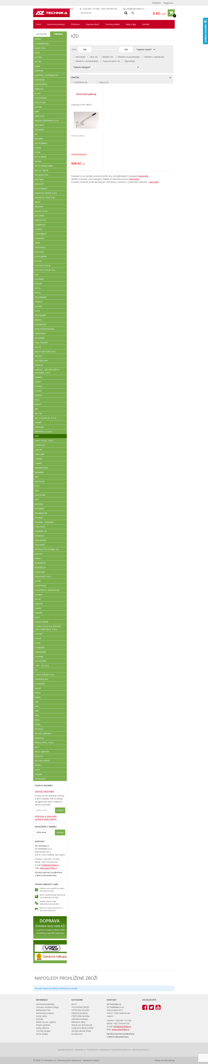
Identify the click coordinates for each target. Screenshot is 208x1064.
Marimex (39, 472)
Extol (38, 288)
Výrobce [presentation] (58, 34)
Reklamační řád (43, 1010)
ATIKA (37, 152)
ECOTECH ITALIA (42, 265)
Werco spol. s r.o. (44, 742)
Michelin (39, 481)
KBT (37, 409)
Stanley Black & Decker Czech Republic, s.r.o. (48, 628)
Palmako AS (41, 513)
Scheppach (40, 585)
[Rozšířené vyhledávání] (132, 12)
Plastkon (40, 526)
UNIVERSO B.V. (41, 679)
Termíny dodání (112, 24)
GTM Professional (44, 329)
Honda (38, 386)
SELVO (38, 599)
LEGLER (38, 449)
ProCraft (40, 544)
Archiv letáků (42, 1034)
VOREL (38, 724)
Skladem (106, 56)
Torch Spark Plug (44, 674)
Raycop (38, 554)
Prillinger (40, 540)
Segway (39, 594)
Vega (37, 720)
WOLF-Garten (42, 751)
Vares (38, 697)
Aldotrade (41, 98)
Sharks (38, 612)
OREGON (39, 504)
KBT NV (38, 413)
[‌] (144, 1007)
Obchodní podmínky (45, 1004)
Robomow (40, 563)
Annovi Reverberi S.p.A (46, 120)
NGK (37, 490)
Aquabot (39, 129)
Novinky (79, 56)
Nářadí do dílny (78, 1022)
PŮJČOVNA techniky (80, 1016)
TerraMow (40, 652)
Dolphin (39, 252)
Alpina (38, 107)
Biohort (39, 184)
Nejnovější (134, 179)
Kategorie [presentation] (41, 34)
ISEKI (37, 400)
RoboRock (40, 567)
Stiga (37, 643)
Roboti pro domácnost (81, 1025)
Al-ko (38, 93)
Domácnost (76, 1034)
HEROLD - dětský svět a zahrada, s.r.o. (47, 371)
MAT (37, 477)
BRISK (37, 202)
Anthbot (39, 125)
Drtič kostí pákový (86, 94)
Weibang (39, 738)
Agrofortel (41, 84)
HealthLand (41, 342)
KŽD (37, 436)
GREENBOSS (40, 324)
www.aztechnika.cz (48, 868)
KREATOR (39, 427)
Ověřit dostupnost (79, 154)
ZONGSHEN (40, 778)
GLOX (37, 310)
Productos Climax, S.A (47, 549)
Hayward (39, 338)
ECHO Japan (41, 256)
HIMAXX (38, 377)
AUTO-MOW (40, 156)
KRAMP (38, 422)
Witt (37, 747)
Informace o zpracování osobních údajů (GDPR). (46, 818)
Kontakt (145, 24)
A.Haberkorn (42, 43)
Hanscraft (40, 333)
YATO (37, 769)
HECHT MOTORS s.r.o (45, 351)
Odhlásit (60, 832)
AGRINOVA (40, 79)
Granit (38, 320)
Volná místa (41, 1016)
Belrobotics (41, 175)
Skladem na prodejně (127, 56)
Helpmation (41, 360)
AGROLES (39, 88)
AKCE (73, 1004)
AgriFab (39, 70)
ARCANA (39, 138)
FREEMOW (79, 82)
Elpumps (39, 279)
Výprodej (129, 61)
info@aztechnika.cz (135, 8)
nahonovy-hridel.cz (140, 1049)
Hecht (38, 347)
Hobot (38, 381)
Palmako (39, 508)
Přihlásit (60, 810)
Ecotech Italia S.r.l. (45, 270)
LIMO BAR (39, 454)
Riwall (38, 558)
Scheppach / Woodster (47, 590)
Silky (37, 617)
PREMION (39, 535)
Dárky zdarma (42, 1028)
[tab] (41, 34)
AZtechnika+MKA (44, 165)
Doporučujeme (110, 61)
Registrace (168, 3)
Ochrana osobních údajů (47, 1007)
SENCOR (39, 603)
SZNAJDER (39, 647)
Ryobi (38, 581)
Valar (38, 688)
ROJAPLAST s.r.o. (43, 576)
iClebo (38, 390)
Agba (37, 66)
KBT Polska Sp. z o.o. (46, 418)
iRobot (38, 395)
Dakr (37, 243)
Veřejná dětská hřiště (81, 1031)
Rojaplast (40, 572)
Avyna (38, 161)
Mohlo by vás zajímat (46, 1022)
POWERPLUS (41, 531)
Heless (38, 356)
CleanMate (41, 233)
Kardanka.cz (80, 1049)
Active (38, 61)
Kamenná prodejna (56, 24)
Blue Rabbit (41, 188)
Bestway (39, 179)
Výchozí (39, 729)
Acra (37, 52)
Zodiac (38, 774)
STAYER (38, 634)
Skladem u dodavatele (86, 61)
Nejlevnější (143, 176)
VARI (37, 701)
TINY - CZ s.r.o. (42, 665)
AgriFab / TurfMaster (46, 75)
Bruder (39, 206)
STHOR (38, 638)
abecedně (154, 182)
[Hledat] (126, 12)
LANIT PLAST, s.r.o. (44, 440)
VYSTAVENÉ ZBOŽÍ (80, 1007)
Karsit (38, 404)
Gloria (38, 306)
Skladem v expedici (153, 56)
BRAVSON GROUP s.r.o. (46, 193)
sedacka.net (104, 1049)
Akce (92, 56)
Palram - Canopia (44, 522)
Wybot (102, 82)
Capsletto (40, 220)
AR (36, 134)
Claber (38, 229)
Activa (38, 57)
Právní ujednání (43, 1025)
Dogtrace (40, 247)
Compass (39, 238)
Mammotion (41, 467)
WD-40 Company (43, 733)
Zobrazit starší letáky (44, 791)
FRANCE (38, 301)
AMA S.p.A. (40, 116)
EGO (37, 274)
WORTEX (39, 756)
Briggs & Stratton (45, 197)
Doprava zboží (92, 24)
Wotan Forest (42, 760)
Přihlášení (156, 3)
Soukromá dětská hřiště (82, 1028)
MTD (37, 486)
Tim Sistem (40, 661)
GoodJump (40, 315)
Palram (39, 517)
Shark (38, 608)
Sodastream (41, 621)
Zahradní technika (79, 1019)
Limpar (38, 458)
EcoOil (38, 261)
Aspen (38, 147)
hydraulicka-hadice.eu (121, 1049)
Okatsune (40, 495)
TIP (36, 670)
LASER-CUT (40, 445)
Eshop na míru (161, 1060)
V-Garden (40, 683)
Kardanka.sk (92, 1049)
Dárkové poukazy (79, 1013)
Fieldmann (40, 297)
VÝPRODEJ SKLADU (80, 1010)
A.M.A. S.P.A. (40, 48)
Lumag (38, 463)
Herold (39, 365)
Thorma (39, 656)
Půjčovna (75, 24)
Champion (40, 224)
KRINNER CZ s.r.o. (43, 431)
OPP (37, 499)
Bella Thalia (41, 170)
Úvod (38, 24)
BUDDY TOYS (41, 211)
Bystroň (39, 215)
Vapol (38, 692)
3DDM (38, 39)
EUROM (38, 283)
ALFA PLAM (40, 102)
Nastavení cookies (90, 1060)
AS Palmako (41, 143)
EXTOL (38, 292)
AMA (37, 111)
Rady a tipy (131, 24)
